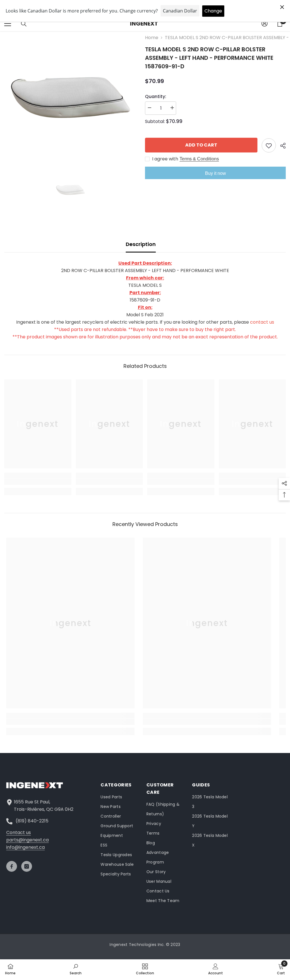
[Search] (23, 23)
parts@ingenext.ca (27, 840)
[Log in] (264, 23)
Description (141, 244)
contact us (262, 322)
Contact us (18, 832)
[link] (37, 482)
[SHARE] (281, 145)
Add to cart (201, 145)
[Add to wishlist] (269, 145)
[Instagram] (26, 866)
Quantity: (155, 96)
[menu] (7, 23)
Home (151, 37)
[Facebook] (11, 866)
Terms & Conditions (199, 158)
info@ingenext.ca (25, 847)
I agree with (165, 159)
